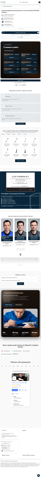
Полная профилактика (26, 62)
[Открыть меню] (39, 2)
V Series (19, 134)
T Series (24, 134)
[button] (18, 249)
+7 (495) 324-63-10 (24, 2)
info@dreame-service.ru (7, 445)
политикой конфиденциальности (25, 34)
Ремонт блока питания (9, 62)
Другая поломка (20, 80)
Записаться (11, 57)
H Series (8, 134)
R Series (2, 134)
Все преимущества (20, 123)
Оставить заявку (8, 304)
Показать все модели (20, 160)
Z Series (13, 134)
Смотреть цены (18, 304)
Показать (20, 283)
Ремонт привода (25, 68)
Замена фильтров (8, 68)
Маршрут (15, 390)
